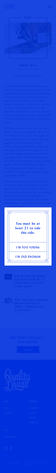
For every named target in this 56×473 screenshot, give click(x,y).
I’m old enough (28, 256)
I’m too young (28, 247)
